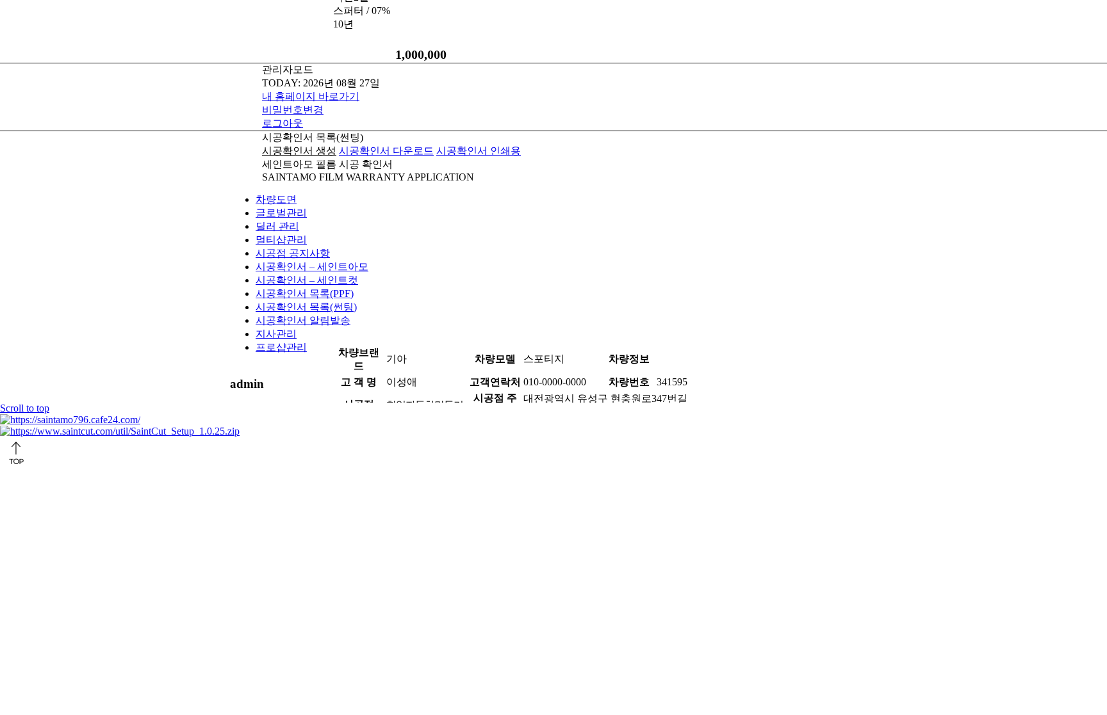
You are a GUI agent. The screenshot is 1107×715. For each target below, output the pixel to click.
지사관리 (276, 333)
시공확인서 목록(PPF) (305, 293)
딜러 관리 (277, 226)
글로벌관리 (281, 212)
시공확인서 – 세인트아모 (312, 266)
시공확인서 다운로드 (386, 150)
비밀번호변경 (293, 109)
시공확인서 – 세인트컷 (307, 280)
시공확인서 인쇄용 (478, 150)
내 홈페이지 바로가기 (310, 96)
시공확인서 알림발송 (303, 320)
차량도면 (276, 199)
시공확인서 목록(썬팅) (306, 306)
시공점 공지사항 (293, 253)
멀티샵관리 (281, 239)
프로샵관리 (281, 347)
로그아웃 (282, 123)
